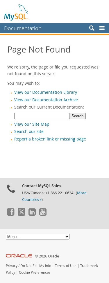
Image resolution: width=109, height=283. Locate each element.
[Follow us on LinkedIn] (32, 214)
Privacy (11, 266)
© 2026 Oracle (47, 256)
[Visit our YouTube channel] (42, 214)
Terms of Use (65, 266)
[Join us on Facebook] (10, 214)
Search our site (29, 131)
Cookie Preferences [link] (35, 272)
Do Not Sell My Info (35, 266)
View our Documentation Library (45, 92)
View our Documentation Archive (46, 99)
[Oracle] (19, 256)
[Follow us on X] (21, 214)
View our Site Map (31, 124)
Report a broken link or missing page (50, 139)
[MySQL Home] (16, 12)
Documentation (23, 28)
